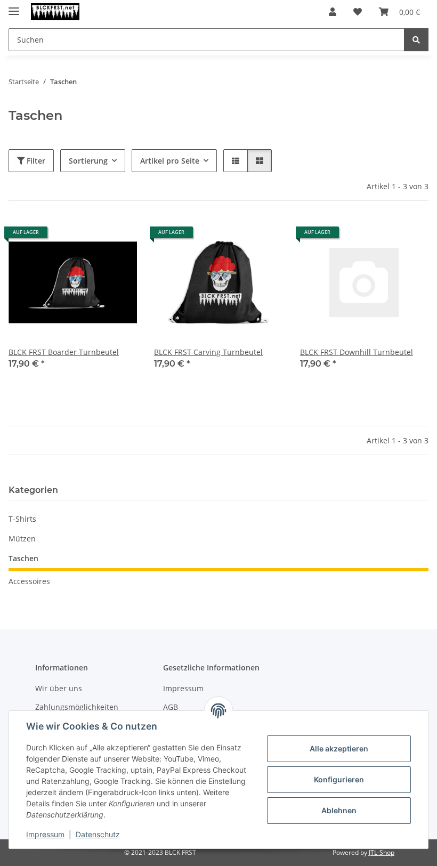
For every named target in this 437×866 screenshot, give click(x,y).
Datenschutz (98, 834)
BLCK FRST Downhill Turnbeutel (356, 352)
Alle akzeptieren (339, 748)
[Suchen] (416, 39)
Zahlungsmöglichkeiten (76, 707)
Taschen (23, 558)
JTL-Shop (381, 852)
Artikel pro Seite (169, 161)
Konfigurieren (339, 779)
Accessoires (29, 581)
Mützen (22, 538)
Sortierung (88, 161)
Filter (35, 161)
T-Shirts (22, 519)
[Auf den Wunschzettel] (119, 236)
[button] (332, 11)
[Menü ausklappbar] (14, 6)
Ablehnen (339, 810)
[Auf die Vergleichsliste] (91, 236)
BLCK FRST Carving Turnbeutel (208, 352)
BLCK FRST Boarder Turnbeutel (64, 352)
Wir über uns (58, 688)
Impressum (45, 834)
